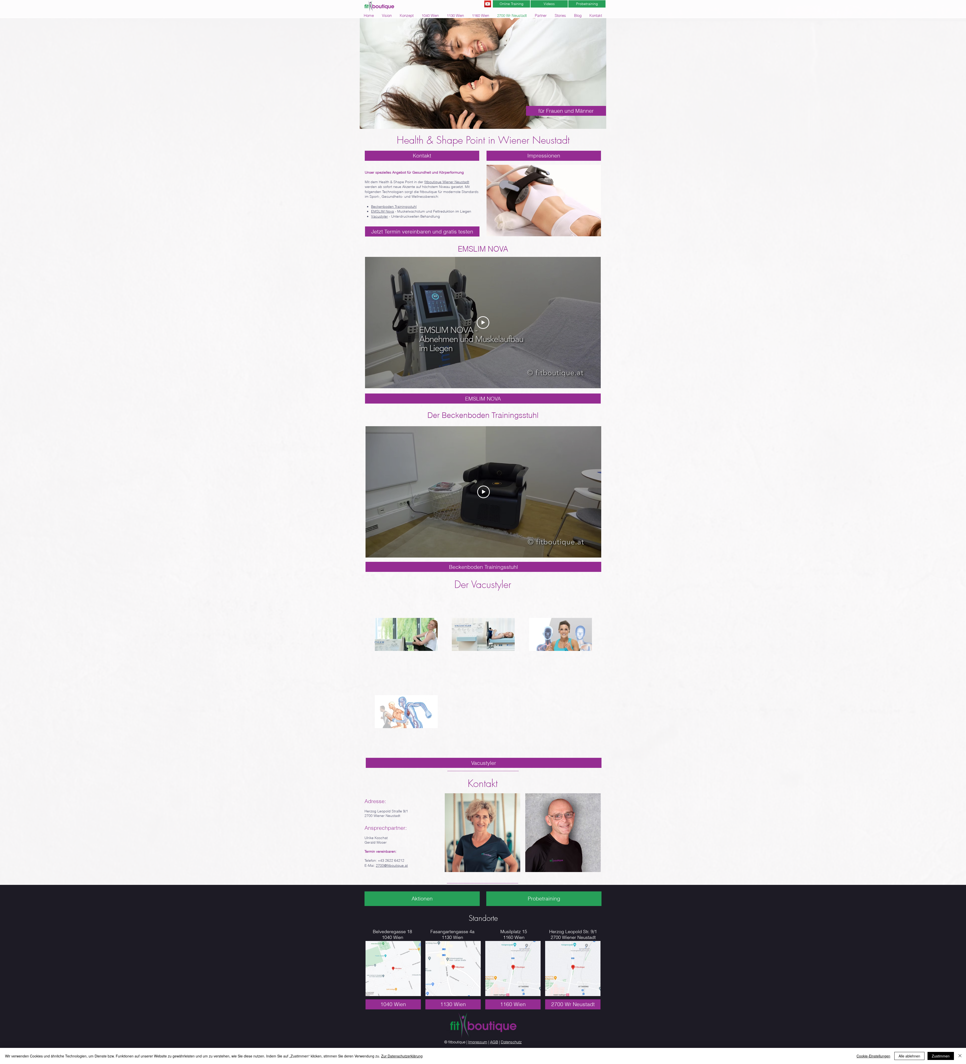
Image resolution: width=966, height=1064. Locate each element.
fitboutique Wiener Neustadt (446, 182)
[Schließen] (960, 1056)
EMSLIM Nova (382, 211)
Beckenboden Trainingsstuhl (394, 206)
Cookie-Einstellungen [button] (873, 1055)
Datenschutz (511, 1042)
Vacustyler (379, 216)
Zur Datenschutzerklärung (402, 1055)
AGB (494, 1042)
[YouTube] (487, 4)
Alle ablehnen (909, 1055)
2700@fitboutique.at (392, 865)
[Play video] (483, 322)
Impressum (477, 1042)
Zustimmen (941, 1055)
